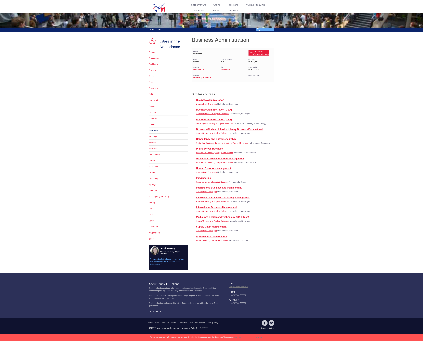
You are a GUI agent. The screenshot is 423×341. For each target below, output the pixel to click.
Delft (151, 94)
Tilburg (152, 203)
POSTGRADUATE (197, 10)
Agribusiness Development (211, 236)
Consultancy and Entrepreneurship (216, 139)
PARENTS (216, 5)
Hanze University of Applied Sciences (212, 114)
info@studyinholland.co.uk (238, 287)
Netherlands (198, 69)
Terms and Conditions (198, 323)
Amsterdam (154, 58)
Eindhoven (153, 118)
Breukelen (153, 88)
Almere (152, 52)
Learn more (238, 337)
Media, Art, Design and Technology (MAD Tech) (222, 217)
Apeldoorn (153, 64)
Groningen (153, 136)
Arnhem (152, 70)
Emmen (152, 124)
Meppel (152, 172)
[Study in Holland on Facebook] (265, 323)
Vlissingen (153, 227)
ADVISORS (217, 10)
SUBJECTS (233, 5)
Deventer (153, 106)
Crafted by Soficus (267, 328)
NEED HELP (233, 10)
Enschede (225, 69)
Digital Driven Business (209, 148)
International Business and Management (219, 187)
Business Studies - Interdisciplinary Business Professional (229, 129)
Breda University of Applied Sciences (212, 182)
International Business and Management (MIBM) (223, 197)
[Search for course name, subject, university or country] (265, 29)
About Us (165, 323)
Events (173, 323)
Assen (151, 76)
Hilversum (153, 148)
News (157, 323)
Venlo (151, 221)
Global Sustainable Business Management (220, 158)
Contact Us (183, 323)
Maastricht (153, 166)
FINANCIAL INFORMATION (256, 5)
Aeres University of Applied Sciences (212, 240)
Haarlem (152, 142)
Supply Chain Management (211, 226)
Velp (151, 215)
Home (152, 30)
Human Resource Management (213, 168)
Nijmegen (153, 184)
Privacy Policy (213, 323)
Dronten (152, 112)
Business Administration (210, 100)
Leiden (152, 160)
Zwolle (151, 239)
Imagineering (203, 178)
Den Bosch (153, 100)
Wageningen (154, 233)
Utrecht (152, 209)
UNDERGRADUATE (198, 5)
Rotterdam (153, 191)
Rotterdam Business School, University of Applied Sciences (222, 143)
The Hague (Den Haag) (159, 197)
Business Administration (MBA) (214, 109)
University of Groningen (206, 104)
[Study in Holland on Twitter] (271, 323)
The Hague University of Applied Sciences (214, 123)
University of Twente (202, 77)
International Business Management (216, 207)
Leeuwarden (154, 154)
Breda (151, 82)
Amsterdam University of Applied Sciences (214, 153)
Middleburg (154, 178)
